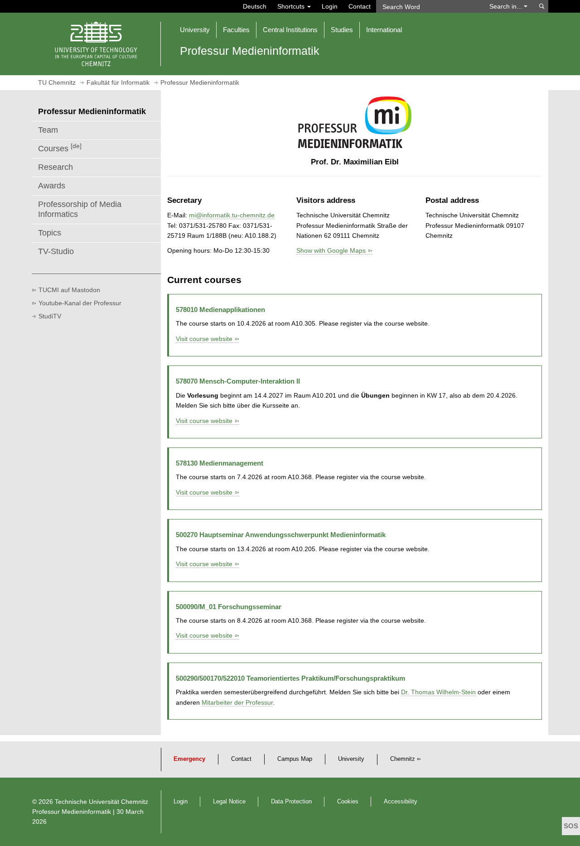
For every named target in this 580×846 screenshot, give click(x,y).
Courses (60, 148)
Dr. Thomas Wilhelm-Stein (438, 692)
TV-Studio (56, 251)
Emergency (189, 759)
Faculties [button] (236, 30)
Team (48, 130)
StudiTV (50, 316)
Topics (49, 232)
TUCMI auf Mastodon (69, 289)
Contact (359, 6)
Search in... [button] (506, 6)
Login (330, 6)
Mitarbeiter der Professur (237, 702)
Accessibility (400, 801)
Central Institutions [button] (290, 30)
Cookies (347, 801)
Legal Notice (229, 801)
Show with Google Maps (331, 250)
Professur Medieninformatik (71, 811)
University (351, 759)
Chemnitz (402, 759)
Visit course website (204, 338)
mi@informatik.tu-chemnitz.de (232, 215)
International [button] (384, 30)
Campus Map (294, 759)
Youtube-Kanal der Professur (80, 303)
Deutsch (254, 6)
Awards (51, 185)
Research (55, 167)
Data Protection (291, 801)
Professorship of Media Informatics (79, 209)
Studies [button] (342, 30)
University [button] (195, 30)
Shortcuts (291, 6)
